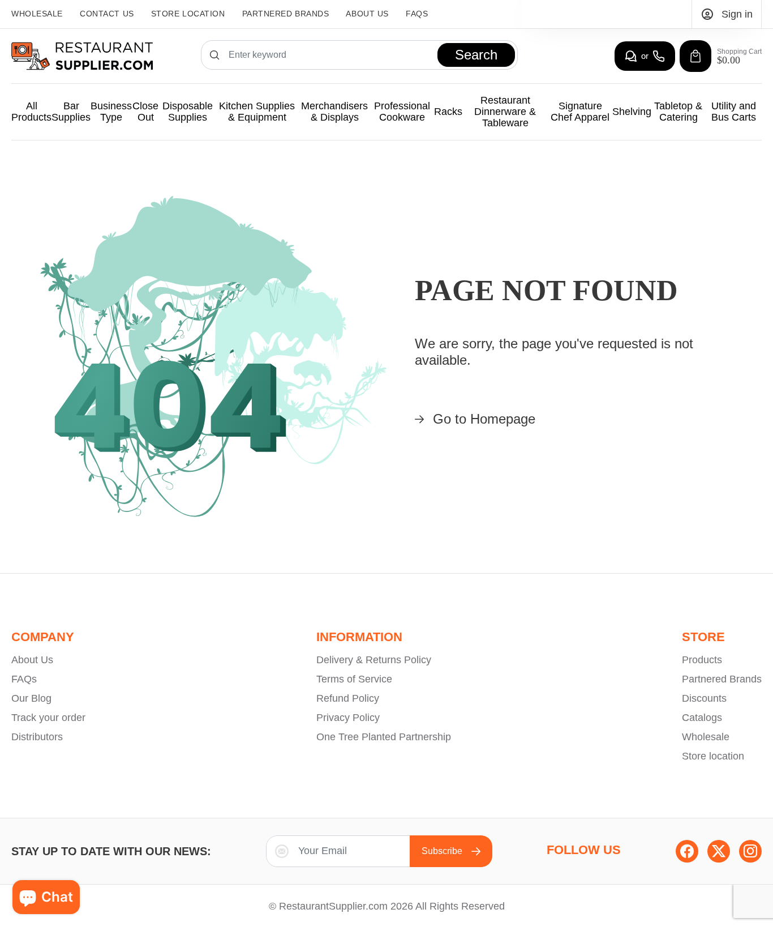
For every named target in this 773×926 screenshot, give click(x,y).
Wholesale (37, 13)
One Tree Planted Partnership (383, 737)
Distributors (37, 737)
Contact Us (107, 13)
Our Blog (31, 698)
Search (476, 54)
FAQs (417, 13)
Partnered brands (285, 13)
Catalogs (702, 717)
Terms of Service (354, 679)
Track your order (48, 717)
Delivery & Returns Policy (373, 660)
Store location (713, 756)
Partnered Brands (722, 679)
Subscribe (442, 851)
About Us (367, 13)
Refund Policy (347, 698)
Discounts (704, 698)
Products (702, 660)
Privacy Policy (348, 717)
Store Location (188, 13)
